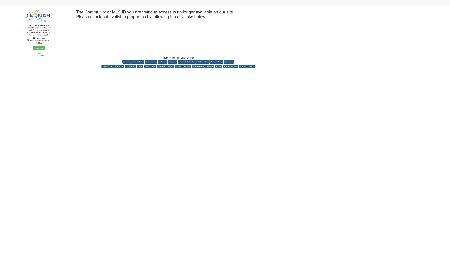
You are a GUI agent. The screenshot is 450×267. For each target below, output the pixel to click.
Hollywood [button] (172, 62)
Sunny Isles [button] (228, 62)
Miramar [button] (178, 66)
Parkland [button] (187, 66)
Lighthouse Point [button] (202, 62)
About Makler (39, 55)
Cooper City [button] (119, 66)
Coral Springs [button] (130, 66)
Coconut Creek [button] (107, 66)
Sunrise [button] (218, 66)
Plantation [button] (210, 66)
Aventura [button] (126, 62)
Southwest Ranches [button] (230, 66)
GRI (47, 25)
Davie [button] (147, 66)
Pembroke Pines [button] (198, 66)
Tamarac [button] (243, 66)
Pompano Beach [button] (216, 62)
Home (39, 53)
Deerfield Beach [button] (138, 62)
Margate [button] (170, 66)
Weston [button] (251, 66)
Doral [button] (153, 66)
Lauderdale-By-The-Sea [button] (186, 62)
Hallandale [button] (162, 62)
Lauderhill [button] (161, 66)
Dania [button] (140, 66)
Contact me (39, 48)
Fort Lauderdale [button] (151, 62)
